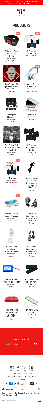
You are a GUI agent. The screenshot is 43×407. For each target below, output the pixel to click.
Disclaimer (21, 379)
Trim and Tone (11, 58)
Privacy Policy (15, 373)
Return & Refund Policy (14, 376)
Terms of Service (30, 376)
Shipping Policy (27, 373)
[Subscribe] (35, 344)
